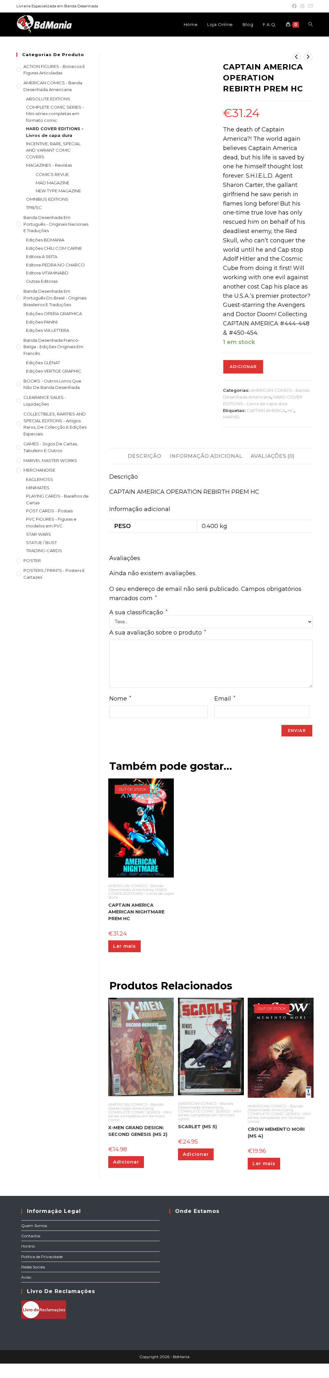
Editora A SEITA (41, 256)
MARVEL (231, 416)
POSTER (32, 560)
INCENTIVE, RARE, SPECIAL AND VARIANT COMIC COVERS (53, 150)
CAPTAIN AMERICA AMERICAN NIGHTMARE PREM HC (136, 911)
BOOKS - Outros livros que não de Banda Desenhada (52, 384)
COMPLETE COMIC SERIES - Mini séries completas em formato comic (140, 1116)
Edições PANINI (42, 321)
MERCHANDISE (39, 470)
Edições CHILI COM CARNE (54, 248)
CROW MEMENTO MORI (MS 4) (276, 1132)
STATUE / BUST (41, 542)
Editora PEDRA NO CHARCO (55, 264)
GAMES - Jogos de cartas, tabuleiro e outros (50, 447)
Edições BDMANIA (45, 239)
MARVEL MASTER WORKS (50, 460)
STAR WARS (38, 534)
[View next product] (308, 57)
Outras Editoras (42, 281)
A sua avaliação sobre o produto (157, 632)
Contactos (30, 1235)
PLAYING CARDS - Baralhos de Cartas (57, 499)
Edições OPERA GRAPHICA (54, 313)
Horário (28, 1246)
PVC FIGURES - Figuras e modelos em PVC (51, 522)
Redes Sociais (33, 1267)
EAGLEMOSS (39, 479)
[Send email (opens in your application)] (309, 6)
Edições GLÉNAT (43, 362)
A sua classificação (138, 612)
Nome (120, 698)
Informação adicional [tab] (206, 456)
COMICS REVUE (52, 174)
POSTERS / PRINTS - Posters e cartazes (54, 574)
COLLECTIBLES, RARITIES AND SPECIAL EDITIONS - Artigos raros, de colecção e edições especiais (54, 423)
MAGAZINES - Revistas (49, 165)
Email (224, 698)
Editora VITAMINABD (47, 272)
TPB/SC (34, 207)
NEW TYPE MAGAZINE (58, 190)
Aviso (26, 1277)
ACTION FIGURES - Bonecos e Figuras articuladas (54, 70)
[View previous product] (296, 57)
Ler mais (124, 946)
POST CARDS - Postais (49, 510)
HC (291, 410)
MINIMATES (37, 487)
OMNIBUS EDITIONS (47, 199)
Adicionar (243, 366)
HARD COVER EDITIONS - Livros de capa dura (141, 893)
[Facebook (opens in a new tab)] (294, 6)
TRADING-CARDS (44, 550)
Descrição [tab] (144, 456)
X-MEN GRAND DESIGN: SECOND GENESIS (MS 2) (137, 1131)
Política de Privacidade (42, 1256)
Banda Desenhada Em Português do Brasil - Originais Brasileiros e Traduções (54, 298)
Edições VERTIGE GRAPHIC (53, 371)
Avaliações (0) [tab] (272, 456)
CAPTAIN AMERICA (266, 410)
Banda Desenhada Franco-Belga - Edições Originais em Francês (53, 347)
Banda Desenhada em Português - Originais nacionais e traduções (55, 224)
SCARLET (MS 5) (197, 1127)
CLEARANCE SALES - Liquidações (44, 401)
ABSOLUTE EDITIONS (48, 98)
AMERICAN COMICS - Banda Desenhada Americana (136, 887)
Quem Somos (34, 1225)
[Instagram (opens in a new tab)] (302, 6)
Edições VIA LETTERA (47, 330)
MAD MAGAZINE (52, 182)
